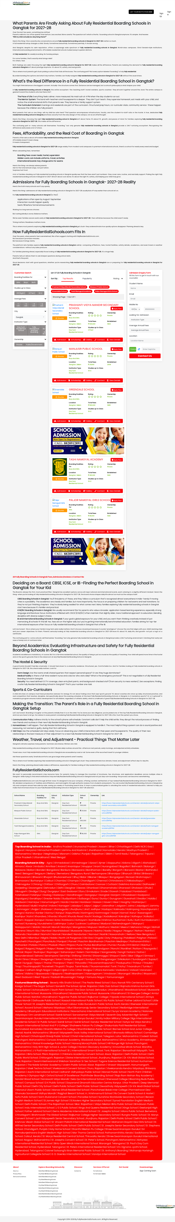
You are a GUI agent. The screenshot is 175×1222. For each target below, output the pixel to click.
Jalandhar (108, 905)
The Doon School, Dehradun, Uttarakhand (99, 989)
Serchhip (65, 955)
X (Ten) (32, 293)
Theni (70, 962)
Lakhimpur (60, 923)
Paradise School (87, 1097)
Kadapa (107, 909)
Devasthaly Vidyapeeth (114, 1086)
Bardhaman (93, 870)
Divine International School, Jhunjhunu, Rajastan (94, 1057)
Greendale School (81, 389)
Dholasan (137, 887)
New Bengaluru (145, 934)
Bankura (65, 870)
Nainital (149, 930)
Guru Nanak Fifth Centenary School (131, 982)
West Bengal (58, 857)
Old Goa (88, 937)
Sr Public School (47, 1022)
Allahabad (148, 862)
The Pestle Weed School (96, 982)
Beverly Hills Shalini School (65, 982)
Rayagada (150, 948)
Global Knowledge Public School (51, 1043)
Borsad (130, 877)
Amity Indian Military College (113, 1018)
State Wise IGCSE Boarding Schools (48, 1188)
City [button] (16, 311)
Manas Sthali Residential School (70, 1089)
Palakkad (129, 937)
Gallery (89, 339)
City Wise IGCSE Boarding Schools (48, 1191)
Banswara (78, 870)
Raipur (51, 948)
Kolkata (148, 916)
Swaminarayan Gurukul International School (41, 1018)
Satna (140, 952)
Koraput (40, 920)
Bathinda (151, 870)
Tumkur (146, 966)
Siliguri (139, 955)
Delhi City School (41, 1086)
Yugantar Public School (72, 997)
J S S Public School (66, 1107)
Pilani (62, 945)
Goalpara (143, 895)
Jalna (131, 905)
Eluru (82, 891)
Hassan (97, 902)
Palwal (152, 937)
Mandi (55, 927)
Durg (43, 891)
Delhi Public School (135, 1054)
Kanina (30, 912)
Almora (19, 866)
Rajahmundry (74, 948)
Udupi (56, 970)
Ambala (39, 866)
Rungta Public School (134, 1114)
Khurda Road (75, 916)
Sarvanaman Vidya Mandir (89, 1014)
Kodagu (97, 916)
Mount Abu (33, 930)
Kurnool (19, 923)
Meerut (125, 927)
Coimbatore (87, 884)
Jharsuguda (61, 909)
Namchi (45, 934)
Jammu (154, 905)
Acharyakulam (41, 989)
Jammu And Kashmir (74, 850)
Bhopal (48, 877)
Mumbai (46, 930)
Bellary (51, 873)
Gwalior (141, 898)
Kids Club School (109, 986)
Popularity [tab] (87, 278)
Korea (49, 920)
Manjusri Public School (85, 349)
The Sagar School (43, 986)
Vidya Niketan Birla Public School (113, 1104)
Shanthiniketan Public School (94, 1029)
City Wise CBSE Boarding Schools (48, 1174)
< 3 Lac (33, 305)
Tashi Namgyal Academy (86, 459)
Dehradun (50, 887)
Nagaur (117, 930)
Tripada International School (127, 997)
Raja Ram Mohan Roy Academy (133, 1075)
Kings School (130, 1107)
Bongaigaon (117, 877)
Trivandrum (134, 966)
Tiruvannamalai (99, 966)
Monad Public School (114, 1072)
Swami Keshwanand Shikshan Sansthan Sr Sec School (65, 1061)
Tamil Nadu (121, 853)
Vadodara (122, 970)
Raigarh (41, 948)
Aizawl (93, 862)
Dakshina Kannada (130, 884)
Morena (20, 930)
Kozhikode (95, 920)
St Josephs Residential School (50, 1004)
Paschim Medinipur (116, 941)
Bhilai (137, 873)
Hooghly (125, 902)
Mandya (66, 927)
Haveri (107, 902)
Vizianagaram (93, 973)
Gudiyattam (69, 898)
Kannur (49, 912)
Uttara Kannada (104, 970)
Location (133, 336)
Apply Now (117, 309)
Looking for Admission (139, 315)
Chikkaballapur (134, 880)
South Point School (62, 989)
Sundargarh (139, 959)
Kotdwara (68, 920)
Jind (86, 909)
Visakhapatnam (73, 973)
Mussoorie (76, 930)
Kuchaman (119, 920)
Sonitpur (90, 959)
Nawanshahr (117, 934)
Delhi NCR (140, 846)
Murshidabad (61, 930)
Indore (53, 905)
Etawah (114, 891)
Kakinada (119, 909)
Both (34, 282)
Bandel (40, 870)
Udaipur (20, 970)
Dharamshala (108, 887)
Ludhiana (93, 923)
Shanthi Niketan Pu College (60, 1029)
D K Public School (55, 1082)
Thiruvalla (80, 962)
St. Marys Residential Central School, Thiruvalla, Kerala (73, 1136)
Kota (57, 920)
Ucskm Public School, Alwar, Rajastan (84, 1064)
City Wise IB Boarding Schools (47, 1179)
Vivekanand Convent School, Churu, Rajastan (79, 1068)
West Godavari (23, 977)
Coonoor (101, 884)
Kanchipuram (149, 909)
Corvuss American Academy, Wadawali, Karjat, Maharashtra (82, 1039)
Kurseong (31, 923)
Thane (47, 962)
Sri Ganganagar (106, 959)
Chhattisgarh (125, 846)
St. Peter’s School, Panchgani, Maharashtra (110, 1139)
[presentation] (67, 278)
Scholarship (75, 339)
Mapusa (92, 927)
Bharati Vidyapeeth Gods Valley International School (81, 1032)
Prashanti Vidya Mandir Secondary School (94, 306)
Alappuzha (113, 862)
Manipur (37, 853)
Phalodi (52, 945)
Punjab (86, 853)
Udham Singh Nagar (38, 970)
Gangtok (104, 895)
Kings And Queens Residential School (100, 1107)
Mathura (104, 927)
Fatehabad (22, 895)
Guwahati (129, 898)
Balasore (20, 870)
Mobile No (133, 304)
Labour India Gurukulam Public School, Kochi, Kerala (99, 1004)
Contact (101, 339)
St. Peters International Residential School (91, 1147)
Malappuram (23, 927)
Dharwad (124, 887)
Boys (26, 282)
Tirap (18, 966)
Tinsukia (147, 962)
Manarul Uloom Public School (33, 1089)
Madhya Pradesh (137, 850)
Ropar (28, 952)
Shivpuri (114, 955)
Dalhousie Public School (46, 1000)
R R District (133, 945)
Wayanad (149, 973)
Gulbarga (84, 898)
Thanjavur (59, 962)
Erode (104, 891)
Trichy (121, 966)
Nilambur (33, 937)
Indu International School (39, 1107)
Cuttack (112, 884)
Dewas (81, 887)
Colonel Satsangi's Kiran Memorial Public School (72, 1150)
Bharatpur (114, 873)
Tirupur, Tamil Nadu (77, 966)
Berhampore (99, 873)
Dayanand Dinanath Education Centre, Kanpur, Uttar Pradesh (102, 1082)
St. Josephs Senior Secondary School (123, 1125)
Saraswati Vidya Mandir (55, 1079)
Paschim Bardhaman (91, 941)
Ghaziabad (129, 895)
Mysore (88, 930)
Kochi (88, 916)
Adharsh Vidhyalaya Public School (80, 1072)
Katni (30, 916)
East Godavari (69, 891)
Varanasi (145, 970)
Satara (131, 952)
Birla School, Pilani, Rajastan (44, 1054)
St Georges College (139, 993)
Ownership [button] (18, 339)
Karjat (115, 912)
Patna (43, 945)
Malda (36, 927)
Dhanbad (92, 887)
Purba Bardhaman (95, 945)
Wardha (137, 973)
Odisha (76, 853)
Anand (62, 866)
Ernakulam (93, 891)
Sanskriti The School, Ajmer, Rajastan (76, 986)
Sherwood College (117, 1079)
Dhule (148, 887)
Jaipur (87, 905)
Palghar (141, 937)
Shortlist (60, 318)
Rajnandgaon (101, 948)
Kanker (40, 912)
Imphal (43, 905)
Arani (97, 866)
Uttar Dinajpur (84, 970)
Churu (74, 884)
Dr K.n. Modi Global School (144, 1086)
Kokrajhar (124, 916)
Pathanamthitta (139, 941)
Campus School (34, 1082)
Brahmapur (143, 877)
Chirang (37, 884)
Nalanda (20, 934)
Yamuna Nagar (95, 977)
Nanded (67, 934)
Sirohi (18, 959)
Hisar (116, 902)
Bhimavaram (23, 877)
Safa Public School (26, 1097)
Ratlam (137, 948)
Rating (116, 278)
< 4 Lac (41, 305)
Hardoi (74, 902)
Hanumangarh (50, 902)
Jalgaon (121, 905)
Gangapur (91, 895)
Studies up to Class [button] (22, 288)
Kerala (121, 850)
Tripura (149, 853)
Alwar (29, 866)
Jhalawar (46, 909)
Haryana (31, 850)
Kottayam (81, 920)
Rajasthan (98, 853)
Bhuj (76, 877)
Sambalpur (93, 952)
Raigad (19, 948)
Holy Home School (59, 1129)
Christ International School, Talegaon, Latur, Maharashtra (104, 1036)
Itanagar (63, 905)
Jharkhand (95, 850)
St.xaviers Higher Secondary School (90, 1100)
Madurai (106, 923)
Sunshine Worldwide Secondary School (121, 1097)
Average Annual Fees (139, 325)
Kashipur (20, 916)
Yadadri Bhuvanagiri (63, 977)
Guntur (104, 898)
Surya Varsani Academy (126, 1011)
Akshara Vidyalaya (54, 1007)
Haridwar (85, 902)
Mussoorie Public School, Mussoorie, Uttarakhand (97, 993)
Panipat (62, 941)
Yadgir (81, 977)
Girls (18, 282)
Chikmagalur (22, 884)
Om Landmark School (41, 1014)
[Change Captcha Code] (139, 349)
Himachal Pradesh (49, 850)
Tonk (113, 966)
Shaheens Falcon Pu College (86, 1025)
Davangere (35, 887)
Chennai (102, 880)
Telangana (136, 853)
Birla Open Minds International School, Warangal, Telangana (89, 1143)
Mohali (156, 927)
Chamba (60, 880)
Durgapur (53, 891)
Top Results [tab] (67, 278)
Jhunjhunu (76, 909)
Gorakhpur (35, 898)
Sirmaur (149, 955)
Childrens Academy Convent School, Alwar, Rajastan (92, 1054)
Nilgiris (45, 937)
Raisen (61, 948)
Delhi (60, 887)
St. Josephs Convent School (67, 1139)
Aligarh (136, 862)
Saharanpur (68, 952)
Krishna (106, 920)
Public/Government (34, 344)
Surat (18, 962)
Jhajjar (35, 909)
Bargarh (118, 870)
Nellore (131, 934)
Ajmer (102, 862)
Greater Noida (52, 898)
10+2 (40, 293)
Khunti (62, 916)
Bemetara (63, 873)
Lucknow (81, 923)
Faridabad (139, 891)
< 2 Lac (25, 305)
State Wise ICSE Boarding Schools (48, 1182)
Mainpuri (137, 923)
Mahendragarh (121, 923)
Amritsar (51, 866)
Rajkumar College (98, 997)
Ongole (99, 937)
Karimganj (87, 912)
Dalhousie (148, 884)
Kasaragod (144, 912)
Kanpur (60, 912)
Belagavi (28, 873)
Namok (56, 934)
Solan (58, 959)
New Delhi (21, 937)
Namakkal (33, 934)
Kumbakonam (149, 920)
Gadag (47, 895)
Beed (18, 873)
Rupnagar (53, 952)
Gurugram (116, 898)
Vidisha (29, 973)
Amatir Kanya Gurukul (81, 1018)
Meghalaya (51, 853)
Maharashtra (23, 853)
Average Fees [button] (20, 299)
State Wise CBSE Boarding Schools (48, 1171)
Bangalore (53, 870)
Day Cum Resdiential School (21, 329)
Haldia (152, 898)
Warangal (124, 973)
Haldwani (20, 902)
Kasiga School (23, 986)
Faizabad (126, 891)
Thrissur (136, 962)
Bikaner (92, 877)
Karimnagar (102, 912)
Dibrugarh (21, 891)
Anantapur (73, 866)
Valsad (134, 970)
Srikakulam (124, 959)
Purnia (112, 945)
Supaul (153, 959)
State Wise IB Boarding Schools (47, 1177)
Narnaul (93, 934)
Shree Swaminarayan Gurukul (122, 1129)
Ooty (107, 937)
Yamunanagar (115, 977)
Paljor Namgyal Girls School (89, 500)
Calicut (49, 880)
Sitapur (34, 959)
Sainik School (63, 1014)
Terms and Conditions (19, 1177)
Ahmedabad (62, 862)
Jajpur (96, 905)
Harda (65, 902)
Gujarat (19, 850)
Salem (80, 952)
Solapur (68, 959)
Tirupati (59, 966)
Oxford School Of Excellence (63, 1075)
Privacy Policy (17, 1174)
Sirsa (26, 959)
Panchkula (49, 941)
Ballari (31, 870)
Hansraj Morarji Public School (89, 1043)
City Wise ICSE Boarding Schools (48, 1185)
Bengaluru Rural (80, 873)
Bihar (112, 846)
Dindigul (33, 891)
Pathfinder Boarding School (97, 1075)
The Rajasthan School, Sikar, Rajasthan (70, 1104)
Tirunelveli (47, 966)
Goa (149, 846)
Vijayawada (42, 973)
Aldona (126, 862)
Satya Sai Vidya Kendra (136, 1022)
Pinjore (71, 945)
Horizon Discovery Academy (94, 1047)
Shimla (87, 955)
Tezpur (38, 962)
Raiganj (29, 948)
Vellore (19, 973)
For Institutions (97, 1171)
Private (19, 344)
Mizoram (65, 853)
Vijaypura (56, 973)
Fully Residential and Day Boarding (34, 329)
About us (15, 1171)
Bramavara (22, 880)
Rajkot (87, 948)
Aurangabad (110, 866)
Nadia (107, 930)
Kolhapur (137, 916)
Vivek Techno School (39, 1068)
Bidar (83, 877)
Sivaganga (47, 959)
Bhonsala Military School (127, 1032)
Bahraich (137, 866)
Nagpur (128, 930)
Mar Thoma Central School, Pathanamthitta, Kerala (102, 1132)
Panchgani (34, 941)
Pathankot (21, 945)
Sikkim (109, 853)
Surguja (27, 962)
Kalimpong (133, 909)
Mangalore (79, 927)
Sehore (39, 955)
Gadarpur (59, 895)
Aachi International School (43, 1072)
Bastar (140, 870)
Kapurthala (73, 912)
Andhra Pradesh (62, 846)
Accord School (33, 1007)
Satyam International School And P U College (41, 1025)
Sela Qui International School (88, 1079)
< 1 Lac (18, 305)
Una (71, 970)
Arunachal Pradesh (85, 846)
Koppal (29, 920)
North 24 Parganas (70, 937)
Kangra (19, 912)
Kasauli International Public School (82, 1000)
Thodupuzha (123, 962)
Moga (146, 927)
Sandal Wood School (27, 1079)
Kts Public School (113, 1000)
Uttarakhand (41, 857)
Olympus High (36, 1075)
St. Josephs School (108, 1111)
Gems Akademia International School (74, 1111)
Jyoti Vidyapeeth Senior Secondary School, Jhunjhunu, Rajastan (72, 1118)
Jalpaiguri (142, 905)
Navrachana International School (90, 1011)
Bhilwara (147, 873)
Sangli (121, 952)
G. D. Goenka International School (71, 1154)
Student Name (136, 283)
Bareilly (107, 870)
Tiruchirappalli (31, 966)
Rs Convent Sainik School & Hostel (133, 1093)
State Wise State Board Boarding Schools (50, 1194)
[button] (30, 317)
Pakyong (117, 937)
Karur (133, 912)
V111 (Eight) (20, 293)
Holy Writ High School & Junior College (55, 1047)
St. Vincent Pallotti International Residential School (81, 1122)
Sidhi (123, 955)
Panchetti (21, 941)
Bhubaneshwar (63, 877)
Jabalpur (76, 905)
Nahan (139, 930)
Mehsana (136, 927)
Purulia (122, 945)
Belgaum (40, 873)
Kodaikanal (110, 916)
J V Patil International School (49, 1050)
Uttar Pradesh (23, 857)
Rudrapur (39, 952)
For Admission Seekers (99, 1174)
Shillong (76, 955)
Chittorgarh (62, 884)
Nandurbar (80, 934)
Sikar (130, 955)
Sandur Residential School (106, 1022)
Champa (73, 880)
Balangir (149, 866)
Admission (61, 339)
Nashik (104, 934)
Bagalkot (124, 866)
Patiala (33, 945)
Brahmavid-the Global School (49, 1114)
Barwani (129, 870)
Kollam (19, 920)
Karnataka (109, 850)
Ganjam (115, 895)
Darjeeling (21, 887)
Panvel (72, 941)
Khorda (52, 916)
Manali (46, 927)
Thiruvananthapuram (101, 962)
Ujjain (64, 970)
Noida (53, 937)
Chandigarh (87, 880)
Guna (95, 898)
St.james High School (56, 1100)
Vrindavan (110, 973)
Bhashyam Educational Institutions (48, 1011)
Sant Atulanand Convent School (57, 1097)
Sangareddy (108, 952)
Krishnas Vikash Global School (32, 1122)
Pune (79, 945)
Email (131, 294)
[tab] (30, 277)
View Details (114, 339)
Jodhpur (95, 909)
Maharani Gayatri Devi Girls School (132, 1122)
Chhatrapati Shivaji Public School (50, 1036)
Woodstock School (135, 989)
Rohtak (19, 952)
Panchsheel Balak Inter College (109, 1089)
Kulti (137, 920)
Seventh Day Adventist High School (126, 1014)
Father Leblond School (138, 1000)
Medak (115, 927)
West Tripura (41, 977)
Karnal (124, 912)
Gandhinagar (75, 895)
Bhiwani (37, 877)
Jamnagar (22, 909)
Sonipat (79, 959)
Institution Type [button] (20, 322)
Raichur (145, 945)
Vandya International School (109, 1154)
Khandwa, (41, 916)
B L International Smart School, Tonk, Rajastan (94, 1050)
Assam (103, 846)
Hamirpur (34, 902)
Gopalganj (21, 898)
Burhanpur (37, 880)
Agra (49, 862)
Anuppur (87, 866)
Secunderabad (24, 955)
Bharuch (127, 873)
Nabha (98, 930)
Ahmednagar (79, 862)
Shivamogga (100, 955)
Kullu (130, 920)
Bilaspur (103, 877)
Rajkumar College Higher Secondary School (94, 1114)
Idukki (34, 905)
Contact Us (145, 356)
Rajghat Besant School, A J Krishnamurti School (85, 1093)
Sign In (171, 13)
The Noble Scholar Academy (44, 1064)
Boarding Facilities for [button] (23, 277)
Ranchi (115, 948)
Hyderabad (22, 905)
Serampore (51, 955)
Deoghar (70, 887)
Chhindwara (116, 880)
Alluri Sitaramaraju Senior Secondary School (92, 1007)
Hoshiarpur (138, 902)
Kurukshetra (45, 923)
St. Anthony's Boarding (115, 1150)
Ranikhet (126, 948)
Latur (71, 923)
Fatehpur (35, 895)
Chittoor (48, 884)
